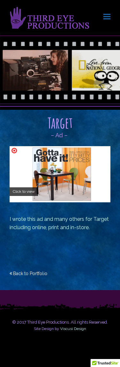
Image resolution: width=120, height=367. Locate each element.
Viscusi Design (73, 328)
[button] (106, 16)
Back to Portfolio (30, 273)
